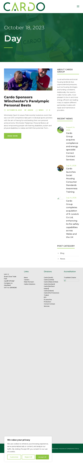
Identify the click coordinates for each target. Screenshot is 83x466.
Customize (14, 457)
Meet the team (29, 282)
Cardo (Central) (49, 279)
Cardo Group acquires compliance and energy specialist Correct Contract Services (72, 146)
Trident (46, 295)
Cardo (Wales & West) (51, 282)
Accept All (42, 457)
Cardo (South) (48, 277)
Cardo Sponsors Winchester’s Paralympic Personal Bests (26, 101)
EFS (45, 297)
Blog (62, 253)
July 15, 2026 (71, 166)
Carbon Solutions (29, 284)
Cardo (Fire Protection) (51, 293)
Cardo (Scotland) (49, 284)
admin (30, 110)
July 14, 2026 (71, 198)
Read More (13, 136)
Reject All (28, 457)
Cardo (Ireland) (49, 291)
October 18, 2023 (14, 110)
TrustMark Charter (70, 277)
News (41, 110)
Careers (26, 279)
